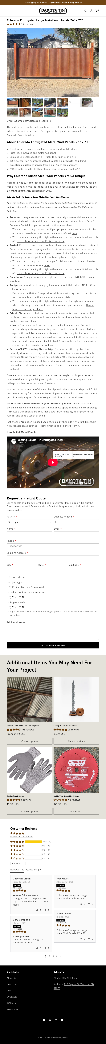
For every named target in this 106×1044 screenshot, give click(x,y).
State (42, 564)
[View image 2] (25, 102)
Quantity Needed (64, 516)
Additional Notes (16, 622)
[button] (8, 11)
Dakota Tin (49, 1038)
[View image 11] (50, 112)
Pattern (12, 516)
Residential (18, 587)
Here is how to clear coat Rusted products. (40, 241)
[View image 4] (50, 102)
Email (58, 528)
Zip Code (75, 564)
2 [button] (49, 956)
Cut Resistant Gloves (15, 796)
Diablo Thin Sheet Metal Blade (66, 796)
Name (11, 528)
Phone (11, 540)
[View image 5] (62, 102)
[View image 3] (37, 102)
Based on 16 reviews (21, 836)
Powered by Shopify (60, 1038)
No (23, 597)
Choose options (29, 741)
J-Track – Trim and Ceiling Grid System (23, 726)
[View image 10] (37, 112)
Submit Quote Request (53, 645)
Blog (9, 990)
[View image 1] (12, 102)
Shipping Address (17, 552)
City (10, 564)
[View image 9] (25, 112)
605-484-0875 (69, 977)
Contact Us (12, 984)
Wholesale (12, 997)
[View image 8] (12, 112)
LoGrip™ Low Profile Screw (65, 726)
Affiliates (11, 1003)
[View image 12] (62, 112)
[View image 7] (87, 102)
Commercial (37, 587)
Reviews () (17, 869)
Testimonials (13, 1009)
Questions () (34, 869)
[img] (31, 890)
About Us (11, 978)
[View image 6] (75, 102)
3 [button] (53, 956)
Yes (14, 597)
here (74, 233)
